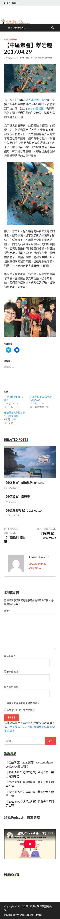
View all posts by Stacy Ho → (37, 565)
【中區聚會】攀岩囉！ (18, 496)
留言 (7, 611)
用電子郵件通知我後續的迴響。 (23, 703)
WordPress (23, 914)
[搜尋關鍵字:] (30, 741)
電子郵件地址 (12, 671)
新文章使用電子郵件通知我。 (22, 710)
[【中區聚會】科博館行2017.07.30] (30, 479)
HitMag (38, 914)
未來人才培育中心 (33, 99)
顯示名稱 (9, 656)
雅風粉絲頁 (11, 875)
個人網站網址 (11, 687)
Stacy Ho (27, 57)
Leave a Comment (44, 57)
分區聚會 (13, 40)
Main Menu (18, 27)
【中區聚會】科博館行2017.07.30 (25, 483)
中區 (6, 40)
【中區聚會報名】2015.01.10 (23, 510)
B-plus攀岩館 (36, 108)
